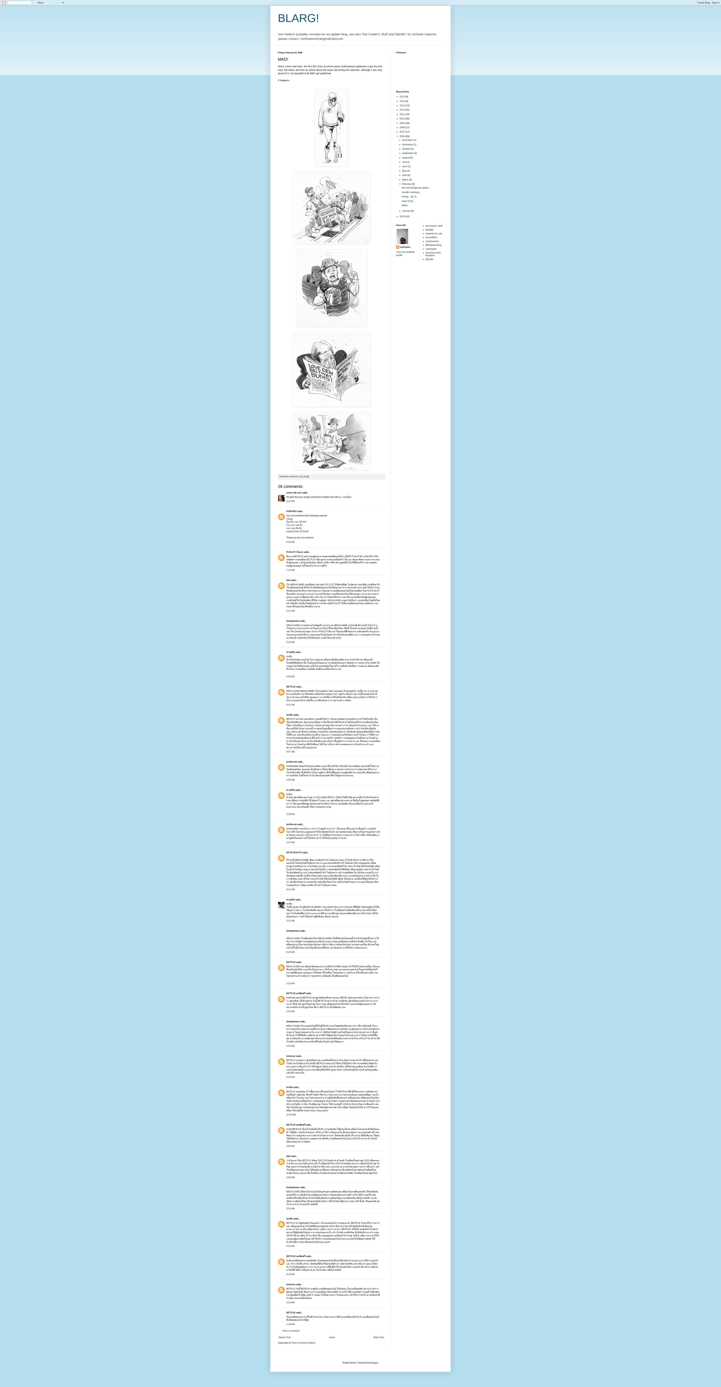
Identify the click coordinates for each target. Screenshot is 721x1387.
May (404, 171)
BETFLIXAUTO (294, 852)
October (406, 149)
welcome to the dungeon (433, 254)
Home (332, 1337)
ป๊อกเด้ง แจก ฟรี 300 (296, 522)
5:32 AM (290, 642)
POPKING (291, 511)
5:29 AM (290, 814)
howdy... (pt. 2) (409, 196)
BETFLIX (311, 559)
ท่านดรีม (290, 652)
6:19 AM (290, 542)
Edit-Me (429, 259)
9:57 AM (290, 751)
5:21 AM (290, 1246)
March (405, 179)
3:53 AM (290, 1208)
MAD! (404, 205)
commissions (432, 241)
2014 (402, 101)
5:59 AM (290, 1177)
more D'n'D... (408, 201)
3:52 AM (290, 1146)
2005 (402, 216)
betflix (311, 597)
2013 (402, 105)
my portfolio (431, 237)
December (407, 140)
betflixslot (291, 762)
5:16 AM (290, 983)
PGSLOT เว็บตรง (294, 552)
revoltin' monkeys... (411, 192)
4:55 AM (290, 780)
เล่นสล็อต (346, 497)
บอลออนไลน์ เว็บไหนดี (297, 531)
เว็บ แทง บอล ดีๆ (294, 525)
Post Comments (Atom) (303, 1343)
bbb (288, 580)
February (407, 184)
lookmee (291, 1056)
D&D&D (429, 230)
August (406, 157)
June (405, 166)
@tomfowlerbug (433, 245)
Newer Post (285, 1337)
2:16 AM (290, 1302)
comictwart (430, 249)
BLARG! (298, 18)
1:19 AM (290, 1324)
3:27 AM (290, 501)
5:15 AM (290, 1077)
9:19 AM (290, 1274)
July (404, 162)
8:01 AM (290, 704)
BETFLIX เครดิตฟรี (295, 993)
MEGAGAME (334, 600)
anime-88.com (294, 492)
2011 (402, 114)
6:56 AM (290, 676)
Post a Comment (291, 1331)
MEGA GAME (293, 625)
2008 (402, 127)
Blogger (374, 1362)
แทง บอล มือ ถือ (294, 528)
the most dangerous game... (416, 187)
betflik (289, 715)
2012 (402, 110)
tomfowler (405, 247)
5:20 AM (290, 1046)
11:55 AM (291, 1114)
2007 (402, 132)
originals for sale (433, 233)
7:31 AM (290, 570)
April (404, 175)
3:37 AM (290, 842)
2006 (402, 136)
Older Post (378, 1337)
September (408, 153)
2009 (402, 123)
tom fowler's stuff (433, 226)
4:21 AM (290, 611)
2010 (402, 118)
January (406, 211)
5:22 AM (290, 920)
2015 (402, 96)
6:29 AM (290, 952)
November (407, 144)
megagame (311, 747)
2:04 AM (290, 1011)
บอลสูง (289, 519)
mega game (322, 1110)
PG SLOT (329, 584)
